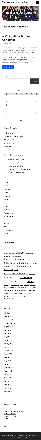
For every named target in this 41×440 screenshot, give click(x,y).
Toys (5, 227)
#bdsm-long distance (16, 263)
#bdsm (20, 253)
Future (6, 193)
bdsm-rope (31, 290)
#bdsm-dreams (17, 256)
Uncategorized (9, 230)
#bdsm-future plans (14, 259)
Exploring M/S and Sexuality (13, 411)
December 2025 (9, 320)
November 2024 (9, 351)
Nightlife (7, 206)
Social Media (8, 216)
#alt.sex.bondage (9, 253)
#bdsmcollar (7, 282)
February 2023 (9, 391)
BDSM (6, 182)
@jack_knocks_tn (13, 287)
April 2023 (7, 388)
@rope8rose (21, 287)
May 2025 (7, 337)
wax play (6, 298)
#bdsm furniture (15, 282)
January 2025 (8, 344)
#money (6, 285)
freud (24, 293)
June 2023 (7, 385)
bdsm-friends (32, 287)
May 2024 (7, 361)
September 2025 (10, 323)
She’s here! (7, 147)
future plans (30, 293)
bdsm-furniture (11, 290)
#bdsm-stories (16, 278)
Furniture (7, 189)
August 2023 (8, 378)
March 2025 (8, 340)
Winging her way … (10, 143)
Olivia (10, 172)
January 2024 (8, 371)
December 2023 (9, 375)
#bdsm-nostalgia (16, 266)
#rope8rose (33, 285)
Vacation (7, 234)
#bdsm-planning (26, 266)
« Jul (20, 120)
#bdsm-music (7, 266)
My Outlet (7, 409)
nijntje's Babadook (10, 414)
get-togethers (7, 296)
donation (14, 293)
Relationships (8, 213)
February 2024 (9, 368)
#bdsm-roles (32, 274)
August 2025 (8, 327)
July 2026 (7, 313)
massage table (24, 296)
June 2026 (7, 316)
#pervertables (13, 285)
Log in (6, 426)
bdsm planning (7, 293)
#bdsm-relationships (16, 273)
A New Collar (8, 133)
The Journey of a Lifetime (15, 2)
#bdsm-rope (8, 278)
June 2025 (7, 334)
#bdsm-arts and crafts (30, 253)
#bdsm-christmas (8, 256)
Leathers (11, 163)
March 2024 (8, 364)
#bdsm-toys (26, 277)
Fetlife (6, 186)
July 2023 (7, 381)
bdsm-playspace (23, 290)
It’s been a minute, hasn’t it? (13, 136)
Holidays (7, 196)
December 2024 (9, 347)
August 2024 (8, 354)
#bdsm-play (11, 269)
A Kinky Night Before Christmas (16, 38)
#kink (30, 281)
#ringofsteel (20, 285)
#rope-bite (26, 285)
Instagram (7, 199)
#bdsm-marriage (33, 263)
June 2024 (7, 357)
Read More (8, 67)
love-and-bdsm (15, 296)
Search (7, 76)
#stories (6, 287)
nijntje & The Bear (10, 416)
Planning (7, 210)
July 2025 (7, 330)
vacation (32, 296)
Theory (6, 223)
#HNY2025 (24, 282)
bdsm (26, 287)
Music (6, 203)
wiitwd (11, 298)
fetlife (20, 293)
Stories (6, 220)
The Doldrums (9, 140)
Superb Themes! (22, 437)
